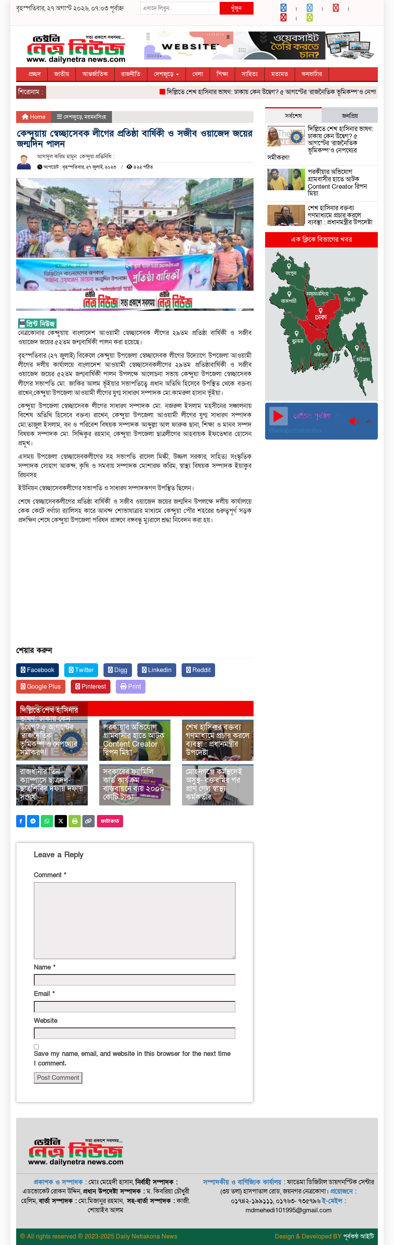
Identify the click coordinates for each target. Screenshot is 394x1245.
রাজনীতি (130, 74)
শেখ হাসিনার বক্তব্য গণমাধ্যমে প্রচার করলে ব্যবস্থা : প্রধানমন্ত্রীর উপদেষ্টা (217, 740)
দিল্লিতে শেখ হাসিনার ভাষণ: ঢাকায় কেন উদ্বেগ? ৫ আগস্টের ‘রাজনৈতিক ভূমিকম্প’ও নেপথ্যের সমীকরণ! (273, 92)
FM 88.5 (346, 416)
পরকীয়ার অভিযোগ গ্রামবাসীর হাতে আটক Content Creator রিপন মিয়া (134, 740)
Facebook (39, 670)
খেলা (197, 74)
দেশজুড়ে (164, 74)
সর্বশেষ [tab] (293, 116)
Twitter (83, 670)
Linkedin (159, 670)
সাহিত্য (250, 74)
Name (44, 967)
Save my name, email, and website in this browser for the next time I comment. (132, 1058)
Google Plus (43, 686)
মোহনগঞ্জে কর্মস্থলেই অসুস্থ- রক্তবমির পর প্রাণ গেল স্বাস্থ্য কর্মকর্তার (214, 784)
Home (36, 117)
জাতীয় (61, 74)
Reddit (200, 670)
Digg (120, 670)
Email (44, 993)
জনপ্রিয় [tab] (350, 116)
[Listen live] (278, 416)
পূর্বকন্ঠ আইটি (358, 1236)
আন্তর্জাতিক (95, 74)
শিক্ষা (222, 74)
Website (45, 1020)
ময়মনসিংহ (95, 117)
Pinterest (93, 686)
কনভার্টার (312, 74)
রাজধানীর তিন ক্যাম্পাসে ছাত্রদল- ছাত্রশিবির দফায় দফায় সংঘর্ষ (51, 784)
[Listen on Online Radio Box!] (370, 421)
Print (134, 686)
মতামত (279, 74)
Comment (50, 875)
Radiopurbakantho (295, 430)
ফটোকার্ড (110, 821)
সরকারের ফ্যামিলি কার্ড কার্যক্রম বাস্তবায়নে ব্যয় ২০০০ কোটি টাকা (133, 784)
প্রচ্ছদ (34, 74)
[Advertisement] (135, 590)
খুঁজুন (236, 8)
